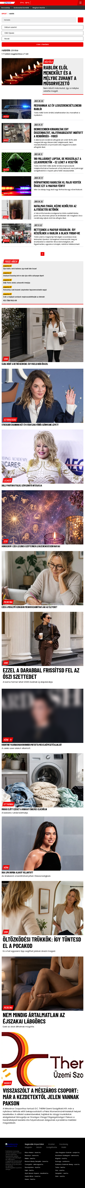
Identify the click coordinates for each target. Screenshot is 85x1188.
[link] (6, 116)
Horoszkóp (5, 8)
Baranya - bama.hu (32, 1155)
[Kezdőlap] (7, 3)
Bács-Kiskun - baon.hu (33, 1152)
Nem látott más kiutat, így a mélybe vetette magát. (61, 89)
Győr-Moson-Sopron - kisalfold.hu (36, 1173)
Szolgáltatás (51, 1147)
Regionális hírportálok (34, 1144)
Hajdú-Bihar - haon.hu (32, 1176)
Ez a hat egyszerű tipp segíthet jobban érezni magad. (29, 951)
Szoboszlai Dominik (21, 8)
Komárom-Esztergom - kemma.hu (67, 1155)
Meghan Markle (39, 8)
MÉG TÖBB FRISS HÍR (10, 300)
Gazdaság (63, 1144)
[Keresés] (75, 3)
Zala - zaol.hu (60, 1176)
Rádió (63, 1147)
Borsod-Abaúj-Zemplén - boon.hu (36, 1161)
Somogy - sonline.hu (62, 1161)
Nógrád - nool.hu (61, 1158)
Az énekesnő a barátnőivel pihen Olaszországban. (26, 876)
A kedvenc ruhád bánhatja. (15, 812)
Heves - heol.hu (30, 1179)
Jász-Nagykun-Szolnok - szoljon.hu (67, 1152)
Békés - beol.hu (30, 1158)
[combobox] (40, 27)
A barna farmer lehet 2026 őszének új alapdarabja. (28, 682)
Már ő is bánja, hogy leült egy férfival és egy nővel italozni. (58, 189)
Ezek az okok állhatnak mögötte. (18, 1026)
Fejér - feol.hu (29, 1170)
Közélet (51, 1144)
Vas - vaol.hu (59, 1170)
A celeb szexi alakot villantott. (16, 748)
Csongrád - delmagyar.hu (34, 1164)
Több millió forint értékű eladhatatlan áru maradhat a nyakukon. (57, 114)
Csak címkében (42, 44)
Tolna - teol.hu (60, 1167)
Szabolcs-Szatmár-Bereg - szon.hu (67, 1164)
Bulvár (39, 1147)
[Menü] (80, 3)
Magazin (28, 1147)
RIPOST (4, 14)
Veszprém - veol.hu (61, 1173)
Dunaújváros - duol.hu (32, 1167)
